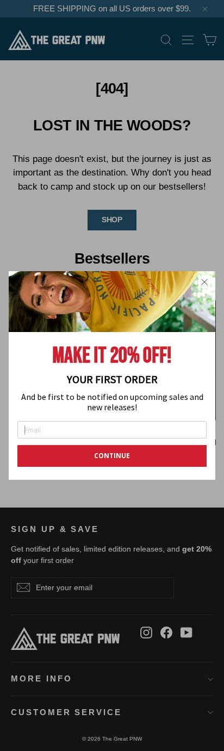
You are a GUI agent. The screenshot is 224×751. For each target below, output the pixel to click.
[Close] (204, 282)
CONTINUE (112, 455)
